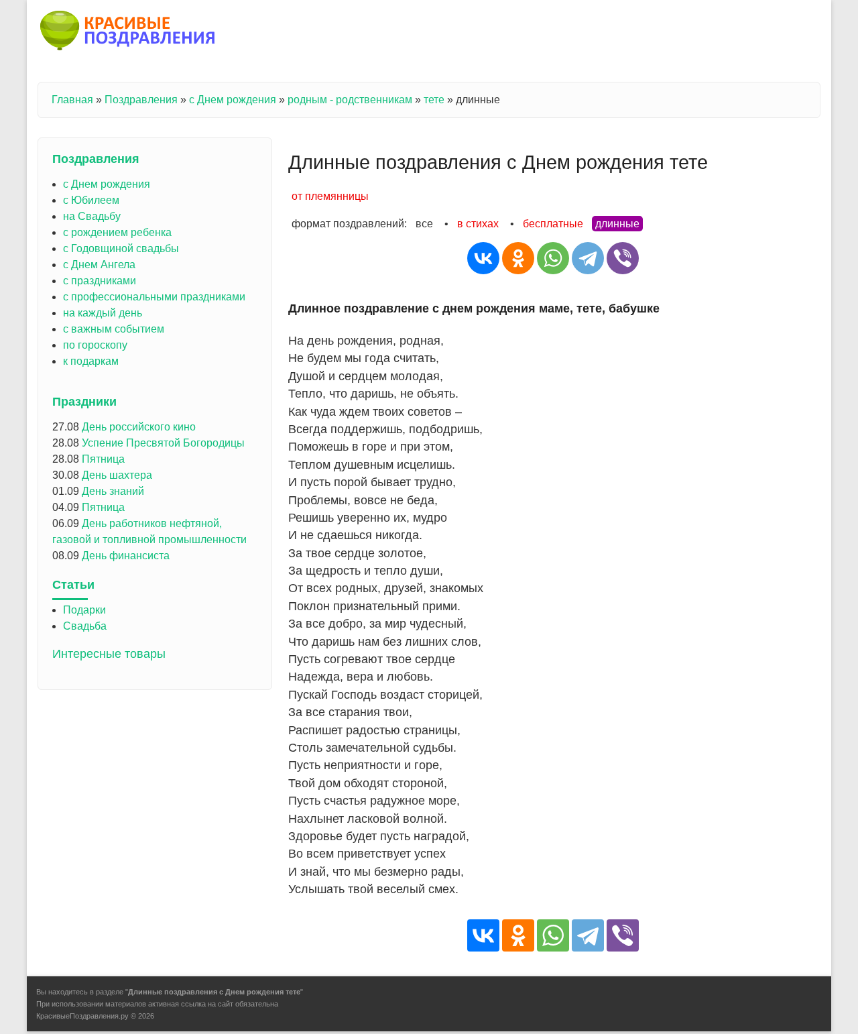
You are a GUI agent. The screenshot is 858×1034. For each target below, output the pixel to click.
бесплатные (553, 223)
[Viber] (623, 258)
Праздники (84, 401)
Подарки (84, 610)
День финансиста (126, 555)
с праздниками (99, 280)
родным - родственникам (350, 99)
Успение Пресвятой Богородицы (163, 443)
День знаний (113, 491)
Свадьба (85, 626)
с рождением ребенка (117, 232)
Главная (72, 99)
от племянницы (330, 196)
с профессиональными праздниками (154, 296)
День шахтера (117, 475)
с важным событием (113, 329)
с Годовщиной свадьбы (121, 248)
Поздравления (141, 99)
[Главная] (128, 33)
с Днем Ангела (99, 264)
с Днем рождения (232, 99)
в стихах (478, 223)
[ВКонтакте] (483, 258)
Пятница (103, 459)
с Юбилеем (91, 200)
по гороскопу (95, 345)
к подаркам (91, 361)
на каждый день (102, 313)
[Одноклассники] (518, 258)
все (424, 223)
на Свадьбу (92, 216)
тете (434, 99)
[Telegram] (588, 258)
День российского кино (139, 427)
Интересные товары (109, 653)
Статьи (73, 584)
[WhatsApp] (553, 258)
